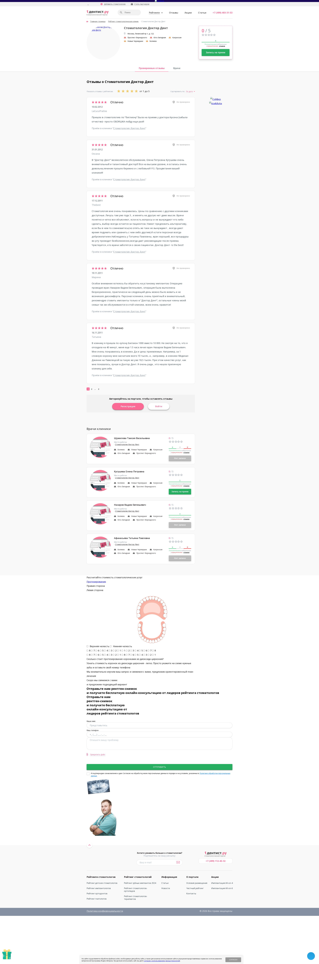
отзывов (222, 46)
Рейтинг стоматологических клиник (123, 21)
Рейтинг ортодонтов (97, 893)
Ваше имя (91, 721)
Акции (188, 12)
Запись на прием (215, 52)
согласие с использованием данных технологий (162, 961)
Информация (169, 876)
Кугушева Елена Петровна (129, 471)
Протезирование (96, 581)
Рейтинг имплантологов (99, 888)
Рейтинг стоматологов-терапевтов (135, 897)
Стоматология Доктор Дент (129, 128)
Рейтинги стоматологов (101, 876)
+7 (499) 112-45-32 (215, 860)
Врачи (176, 68)
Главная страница (97, 21)
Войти (158, 406)
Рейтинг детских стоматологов (102, 883)
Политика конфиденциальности (105, 910)
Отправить (159, 767)
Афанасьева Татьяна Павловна (132, 538)
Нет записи (180, 458)
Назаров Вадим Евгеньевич (130, 504)
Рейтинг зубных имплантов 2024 (140, 883)
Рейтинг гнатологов (97, 898)
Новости (165, 888)
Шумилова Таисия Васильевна (132, 438)
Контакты (191, 893)
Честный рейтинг (194, 888)
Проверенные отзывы (152, 68)
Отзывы (173, 12)
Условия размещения (196, 883)
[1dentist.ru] (98, 13)
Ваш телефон (93, 730)
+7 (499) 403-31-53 (222, 12)
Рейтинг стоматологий (138, 876)
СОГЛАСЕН (233, 960)
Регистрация (128, 406)
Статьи (202, 12)
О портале (192, 876)
